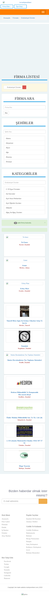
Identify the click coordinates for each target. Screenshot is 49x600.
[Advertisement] (24, 48)
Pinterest (6, 578)
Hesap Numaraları (32, 539)
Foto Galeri (6, 522)
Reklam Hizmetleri (33, 553)
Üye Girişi (19, 6)
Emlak (4, 527)
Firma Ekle (6, 6)
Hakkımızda (30, 533)
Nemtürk (24, 346)
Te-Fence (24, 242)
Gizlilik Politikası (32, 530)
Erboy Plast (24, 289)
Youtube (6, 570)
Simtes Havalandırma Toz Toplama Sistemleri (24, 360)
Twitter (6, 564)
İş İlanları (5, 530)
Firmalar (16, 18)
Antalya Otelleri (31, 522)
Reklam (29, 536)
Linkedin (6, 575)
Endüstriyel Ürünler (28, 18)
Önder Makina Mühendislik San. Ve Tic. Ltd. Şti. (24, 418)
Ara (6, 113)
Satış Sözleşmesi (32, 544)
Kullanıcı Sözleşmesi (33, 547)
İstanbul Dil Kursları (33, 519)
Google (6, 567)
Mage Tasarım (24, 466)
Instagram (7, 573)
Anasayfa (6, 18)
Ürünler (4, 533)
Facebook (7, 561)
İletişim (28, 541)
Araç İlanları (6, 536)
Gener (24, 265)
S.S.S (28, 550)
